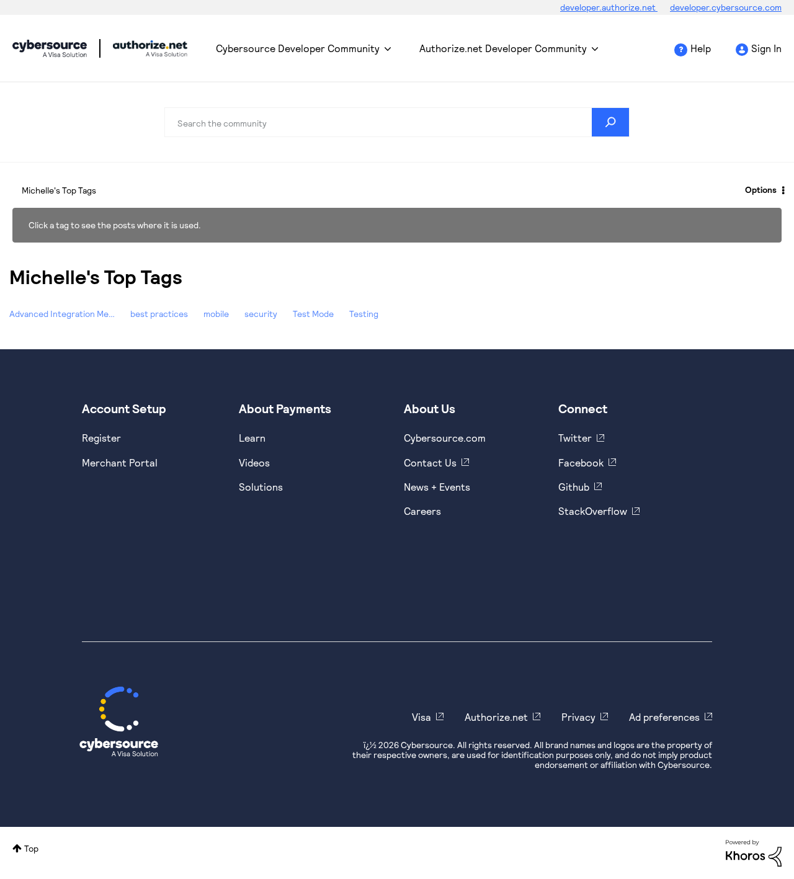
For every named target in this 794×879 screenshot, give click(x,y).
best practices (159, 313)
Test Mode (313, 313)
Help (700, 48)
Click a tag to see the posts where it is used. (115, 225)
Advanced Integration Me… (62, 313)
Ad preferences (664, 717)
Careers (422, 511)
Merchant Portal (120, 462)
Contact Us (430, 462)
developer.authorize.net (609, 7)
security (260, 313)
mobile (216, 313)
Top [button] (31, 848)
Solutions (261, 487)
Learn (252, 438)
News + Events (437, 487)
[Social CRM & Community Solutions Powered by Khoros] (754, 852)
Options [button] (761, 189)
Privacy (578, 717)
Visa (421, 717)
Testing (363, 313)
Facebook (581, 462)
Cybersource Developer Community (49, 48)
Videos (254, 462)
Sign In (766, 48)
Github (573, 487)
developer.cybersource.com (726, 7)
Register (101, 438)
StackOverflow (592, 511)
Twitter (575, 438)
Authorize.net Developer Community (503, 48)
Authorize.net (496, 717)
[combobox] (397, 122)
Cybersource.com (445, 438)
